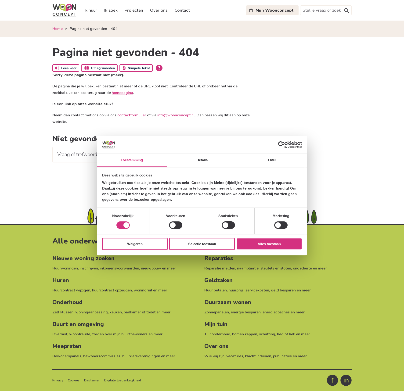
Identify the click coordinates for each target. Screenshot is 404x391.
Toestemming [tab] (132, 160)
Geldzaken (218, 280)
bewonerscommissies (101, 356)
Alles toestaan (269, 244)
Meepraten (66, 346)
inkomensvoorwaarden (119, 268)
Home (57, 28)
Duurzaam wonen (227, 302)
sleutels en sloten (275, 268)
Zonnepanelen (216, 312)
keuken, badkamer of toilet (132, 312)
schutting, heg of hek (277, 334)
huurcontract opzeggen (112, 290)
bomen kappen (244, 334)
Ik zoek (111, 10)
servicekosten (257, 290)
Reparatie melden (219, 268)
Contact (182, 10)
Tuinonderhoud (217, 334)
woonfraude (79, 334)
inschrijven (89, 268)
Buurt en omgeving (78, 324)
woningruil (143, 290)
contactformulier (131, 115)
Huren (60, 280)
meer (171, 268)
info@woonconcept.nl (176, 115)
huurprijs (236, 290)
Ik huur (90, 10)
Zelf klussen (62, 312)
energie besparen (246, 312)
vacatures (234, 356)
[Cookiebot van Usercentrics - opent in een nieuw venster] (281, 144)
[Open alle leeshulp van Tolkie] (159, 68)
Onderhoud (67, 302)
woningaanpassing (91, 312)
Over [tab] (272, 160)
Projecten (134, 10)
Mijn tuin (215, 324)
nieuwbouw (151, 268)
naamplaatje (248, 268)
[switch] (175, 225)
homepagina (122, 92)
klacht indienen (258, 356)
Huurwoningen (65, 268)
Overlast (59, 334)
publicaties (282, 356)
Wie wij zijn (214, 356)
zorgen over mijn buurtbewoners (120, 334)
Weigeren (135, 244)
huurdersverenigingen (141, 356)
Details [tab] (202, 160)
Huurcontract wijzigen (71, 290)
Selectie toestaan (202, 244)
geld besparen (283, 290)
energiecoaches (276, 312)
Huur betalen (215, 290)
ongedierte (302, 268)
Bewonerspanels (66, 356)
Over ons (159, 10)
